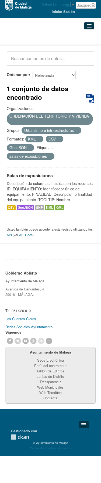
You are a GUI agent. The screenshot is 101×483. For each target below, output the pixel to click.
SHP (39, 207)
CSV (11, 207)
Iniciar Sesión (63, 11)
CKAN (20, 437)
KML (49, 207)
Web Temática (50, 392)
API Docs (26, 234)
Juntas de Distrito (50, 376)
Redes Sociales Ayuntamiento (29, 326)
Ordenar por (18, 74)
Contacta (50, 397)
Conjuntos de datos (30, 38)
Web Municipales (50, 387)
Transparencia (50, 381)
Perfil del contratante (50, 365)
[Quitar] (11, 122)
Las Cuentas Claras (20, 318)
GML (59, 207)
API (9, 234)
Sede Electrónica (50, 360)
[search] (86, 61)
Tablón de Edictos (50, 371)
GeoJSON (25, 207)
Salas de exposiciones (30, 175)
